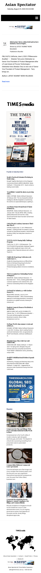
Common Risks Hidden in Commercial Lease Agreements (18, 466)
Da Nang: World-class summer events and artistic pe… (20, 325)
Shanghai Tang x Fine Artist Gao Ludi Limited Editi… (18, 342)
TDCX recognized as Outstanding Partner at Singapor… (20, 275)
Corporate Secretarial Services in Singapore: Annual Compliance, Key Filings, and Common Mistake (18, 501)
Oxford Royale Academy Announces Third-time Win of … (20, 224)
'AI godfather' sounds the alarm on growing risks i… (20, 193)
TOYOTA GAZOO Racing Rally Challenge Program (19, 241)
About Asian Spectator (10, 556)
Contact (20, 556)
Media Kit (20, 559)
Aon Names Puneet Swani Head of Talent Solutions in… (19, 207)
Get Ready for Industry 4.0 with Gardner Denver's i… (19, 291)
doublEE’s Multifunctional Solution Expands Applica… (20, 358)
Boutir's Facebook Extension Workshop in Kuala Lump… (20, 178)
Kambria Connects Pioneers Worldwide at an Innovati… (20, 308)
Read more (6, 81)
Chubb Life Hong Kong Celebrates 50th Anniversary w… (19, 258)
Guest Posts (28, 556)
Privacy (36, 556)
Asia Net (20, 51)
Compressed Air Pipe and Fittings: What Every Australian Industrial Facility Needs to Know (19, 430)
